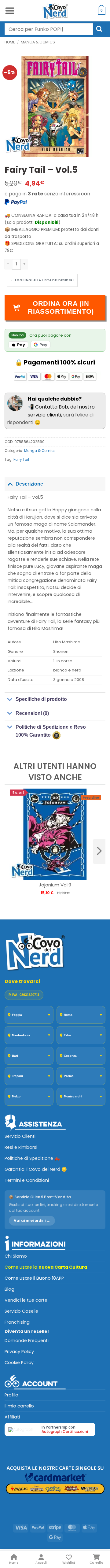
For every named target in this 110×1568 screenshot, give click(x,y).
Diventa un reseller (27, 1331)
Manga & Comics (38, 42)
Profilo (11, 1395)
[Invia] (99, 29)
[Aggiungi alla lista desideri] (42, 280)
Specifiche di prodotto (41, 699)
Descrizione (29, 483)
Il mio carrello (19, 1406)
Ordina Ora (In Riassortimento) (61, 307)
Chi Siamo (16, 1256)
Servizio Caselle (21, 1311)
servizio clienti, (45, 414)
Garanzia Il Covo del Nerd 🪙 (36, 1169)
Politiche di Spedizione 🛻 (32, 1158)
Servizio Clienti (20, 1136)
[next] (99, 851)
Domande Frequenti (27, 1340)
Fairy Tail (21, 459)
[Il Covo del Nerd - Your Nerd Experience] (55, 10)
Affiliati (12, 1417)
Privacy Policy (19, 1351)
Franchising (17, 1322)
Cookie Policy (19, 1362)
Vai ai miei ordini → (32, 1220)
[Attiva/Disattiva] (10, 484)
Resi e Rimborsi (21, 1147)
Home (10, 42)
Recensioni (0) (32, 713)
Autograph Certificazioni (65, 1431)
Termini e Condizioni (27, 1180)
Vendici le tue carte (26, 1300)
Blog (9, 1289)
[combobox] (49, 29)
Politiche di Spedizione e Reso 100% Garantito (51, 731)
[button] (10, 11)
